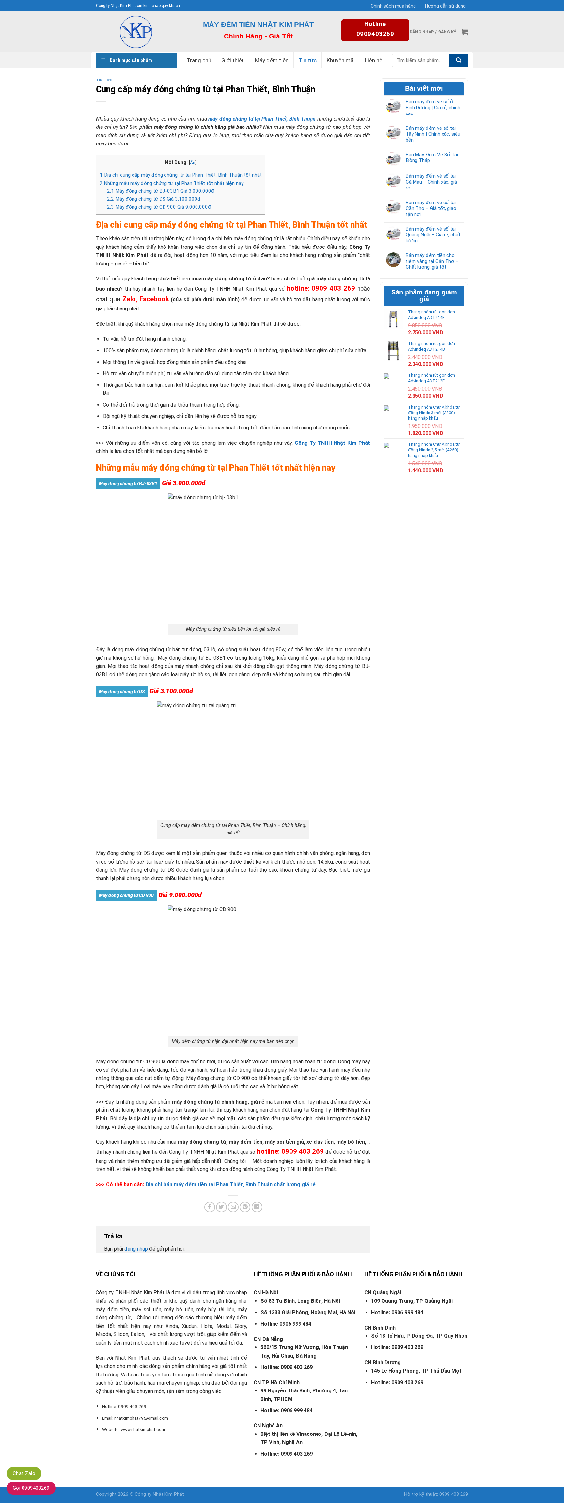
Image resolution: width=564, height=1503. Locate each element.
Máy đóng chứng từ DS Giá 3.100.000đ (154, 199)
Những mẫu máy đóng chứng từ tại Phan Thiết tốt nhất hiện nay (171, 183)
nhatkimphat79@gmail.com (141, 1417)
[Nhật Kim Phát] (136, 31)
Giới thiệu (233, 60)
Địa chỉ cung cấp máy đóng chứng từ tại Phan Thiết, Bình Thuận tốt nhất (181, 175)
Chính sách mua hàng (393, 5)
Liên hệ (373, 60)
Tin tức (308, 60)
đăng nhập (136, 1249)
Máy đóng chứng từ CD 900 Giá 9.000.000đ (159, 207)
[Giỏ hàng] (465, 32)
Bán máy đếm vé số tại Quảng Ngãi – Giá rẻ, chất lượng (433, 235)
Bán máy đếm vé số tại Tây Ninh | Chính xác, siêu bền (433, 134)
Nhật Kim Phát (168, 1494)
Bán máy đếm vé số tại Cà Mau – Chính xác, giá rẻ (431, 182)
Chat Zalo (24, 1473)
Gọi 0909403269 (31, 1488)
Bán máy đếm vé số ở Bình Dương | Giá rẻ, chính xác (433, 107)
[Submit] (458, 60)
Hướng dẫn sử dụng (445, 5)
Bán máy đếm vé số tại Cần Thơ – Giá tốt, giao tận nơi (431, 208)
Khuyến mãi (341, 60)
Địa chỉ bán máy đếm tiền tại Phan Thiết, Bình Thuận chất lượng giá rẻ (230, 1184)
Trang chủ (199, 60)
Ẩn (192, 162)
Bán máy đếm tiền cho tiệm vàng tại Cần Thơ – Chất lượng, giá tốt (432, 261)
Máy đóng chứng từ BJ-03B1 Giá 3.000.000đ (160, 191)
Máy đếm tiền (272, 60)
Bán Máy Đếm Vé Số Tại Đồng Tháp (432, 157)
